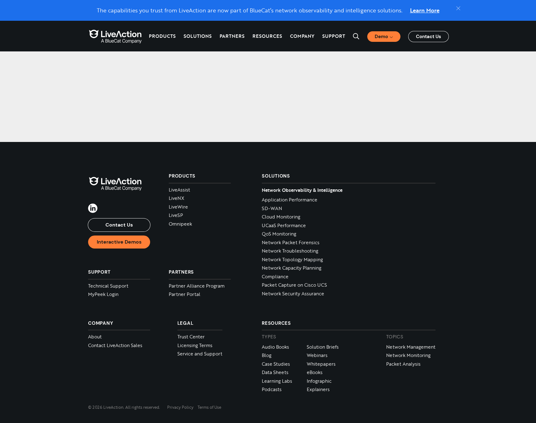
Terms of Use (209, 407)
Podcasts (272, 389)
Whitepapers (321, 364)
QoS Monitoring (279, 234)
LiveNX (176, 198)
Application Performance (289, 199)
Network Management (411, 347)
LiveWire (178, 207)
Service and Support (199, 353)
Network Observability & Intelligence (302, 190)
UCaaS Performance (284, 225)
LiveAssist (179, 190)
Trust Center (191, 336)
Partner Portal (184, 294)
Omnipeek (180, 224)
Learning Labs (277, 381)
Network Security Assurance (293, 293)
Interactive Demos (119, 242)
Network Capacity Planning (291, 268)
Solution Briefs (323, 347)
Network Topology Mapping (292, 259)
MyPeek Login (103, 294)
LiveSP (176, 215)
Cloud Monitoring (281, 217)
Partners (232, 36)
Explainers (318, 389)
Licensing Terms (194, 345)
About (95, 336)
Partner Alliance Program (197, 286)
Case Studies (276, 364)
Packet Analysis (403, 364)
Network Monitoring (408, 355)
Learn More (425, 10)
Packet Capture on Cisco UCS (294, 285)
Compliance (275, 276)
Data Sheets (275, 372)
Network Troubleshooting (290, 251)
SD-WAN (272, 208)
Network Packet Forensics (290, 242)
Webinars (317, 355)
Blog (266, 355)
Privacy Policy (180, 407)
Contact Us (428, 36)
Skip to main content (30, 7)
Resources (276, 323)
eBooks (315, 372)
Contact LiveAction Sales (115, 345)
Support (333, 36)
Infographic (319, 381)
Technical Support (108, 286)
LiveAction (115, 36)
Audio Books (275, 347)
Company (100, 323)
